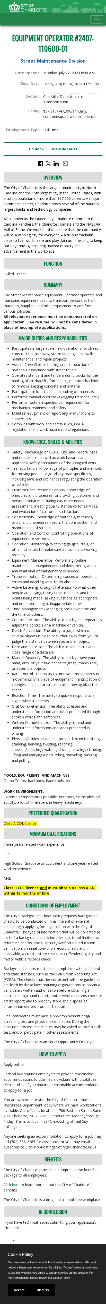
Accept (19, 1290)
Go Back (36, 149)
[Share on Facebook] (41, 163)
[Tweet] (48, 163)
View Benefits (64, 149)
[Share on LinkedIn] (56, 163)
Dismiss (43, 1290)
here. (16, 1227)
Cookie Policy (61, 1277)
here (16, 1184)
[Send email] (65, 163)
